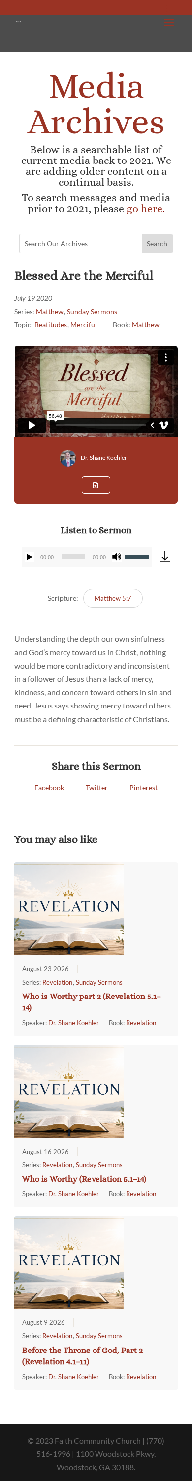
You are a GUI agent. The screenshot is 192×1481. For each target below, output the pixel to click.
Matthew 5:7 (113, 598)
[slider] (138, 556)
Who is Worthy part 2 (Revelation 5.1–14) (91, 1002)
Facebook (49, 787)
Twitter (97, 787)
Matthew (50, 311)
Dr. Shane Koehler (104, 457)
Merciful (83, 325)
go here (144, 208)
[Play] (29, 557)
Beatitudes (50, 325)
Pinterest (143, 787)
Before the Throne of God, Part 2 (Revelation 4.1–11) (82, 1356)
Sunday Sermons (92, 311)
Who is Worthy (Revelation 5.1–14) (84, 1179)
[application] (87, 557)
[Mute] (117, 557)
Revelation (57, 982)
